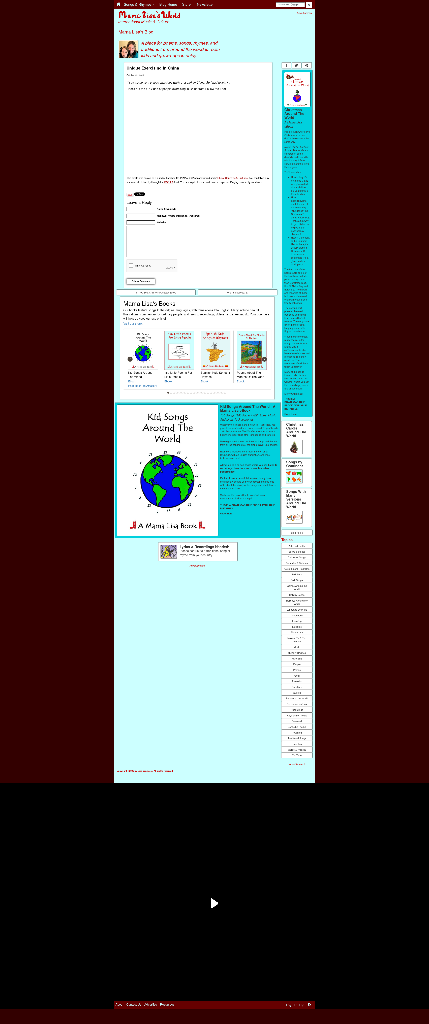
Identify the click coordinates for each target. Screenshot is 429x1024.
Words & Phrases (297, 749)
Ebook (132, 381)
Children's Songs (297, 557)
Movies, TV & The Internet (296, 639)
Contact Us (133, 1004)
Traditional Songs (297, 738)
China (220, 178)
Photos (297, 670)
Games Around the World (297, 587)
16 (211, 393)
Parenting (297, 658)
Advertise (150, 1004)
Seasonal (297, 721)
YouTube (297, 755)
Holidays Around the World (297, 602)
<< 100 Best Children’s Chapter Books (156, 292)
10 (194, 393)
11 (197, 393)
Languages (297, 615)
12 (199, 393)
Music (297, 647)
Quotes (297, 692)
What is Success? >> (238, 292)
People (297, 664)
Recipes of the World (297, 698)
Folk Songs (297, 580)
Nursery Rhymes (297, 652)
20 (222, 393)
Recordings (297, 709)
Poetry (296, 675)
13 (202, 393)
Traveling (297, 744)
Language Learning (297, 609)
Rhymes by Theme (297, 715)
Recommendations (297, 704)
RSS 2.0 (168, 182)
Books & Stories (297, 551)
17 (214, 393)
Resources (167, 1004)
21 (225, 393)
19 (219, 393)
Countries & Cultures (236, 178)
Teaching (297, 732)
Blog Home (297, 532)
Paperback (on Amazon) (142, 385)
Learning (297, 621)
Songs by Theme (297, 727)
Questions (297, 687)
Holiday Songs (296, 595)
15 (208, 393)
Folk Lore (297, 574)
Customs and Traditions (297, 568)
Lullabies (297, 626)
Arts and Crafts (297, 546)
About (119, 1004)
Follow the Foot (215, 89)
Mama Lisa (297, 632)
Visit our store (132, 323)
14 (205, 393)
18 (217, 393)
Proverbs (297, 681)
